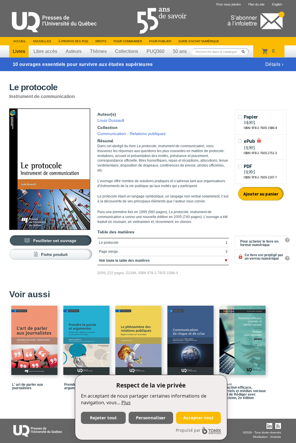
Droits (100, 41)
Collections (126, 51)
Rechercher (244, 51)
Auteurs (74, 51)
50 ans (180, 51)
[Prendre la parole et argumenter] (87, 337)
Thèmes (98, 51)
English (277, 4)
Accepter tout (198, 417)
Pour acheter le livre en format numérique (259, 243)
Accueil (19, 41)
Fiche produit (54, 254)
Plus (126, 402)
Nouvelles (42, 41)
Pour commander (128, 41)
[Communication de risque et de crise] (191, 337)
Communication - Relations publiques (131, 133)
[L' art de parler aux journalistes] (35, 337)
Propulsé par (188, 430)
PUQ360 (155, 51)
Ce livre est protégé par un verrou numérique (264, 256)
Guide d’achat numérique (198, 41)
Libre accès (45, 51)
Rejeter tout (103, 417)
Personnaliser (151, 417)
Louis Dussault (110, 120)
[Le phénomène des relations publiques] (139, 337)
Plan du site (256, 4)
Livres (19, 51)
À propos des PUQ (73, 41)
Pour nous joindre (228, 4)
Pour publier (160, 41)
